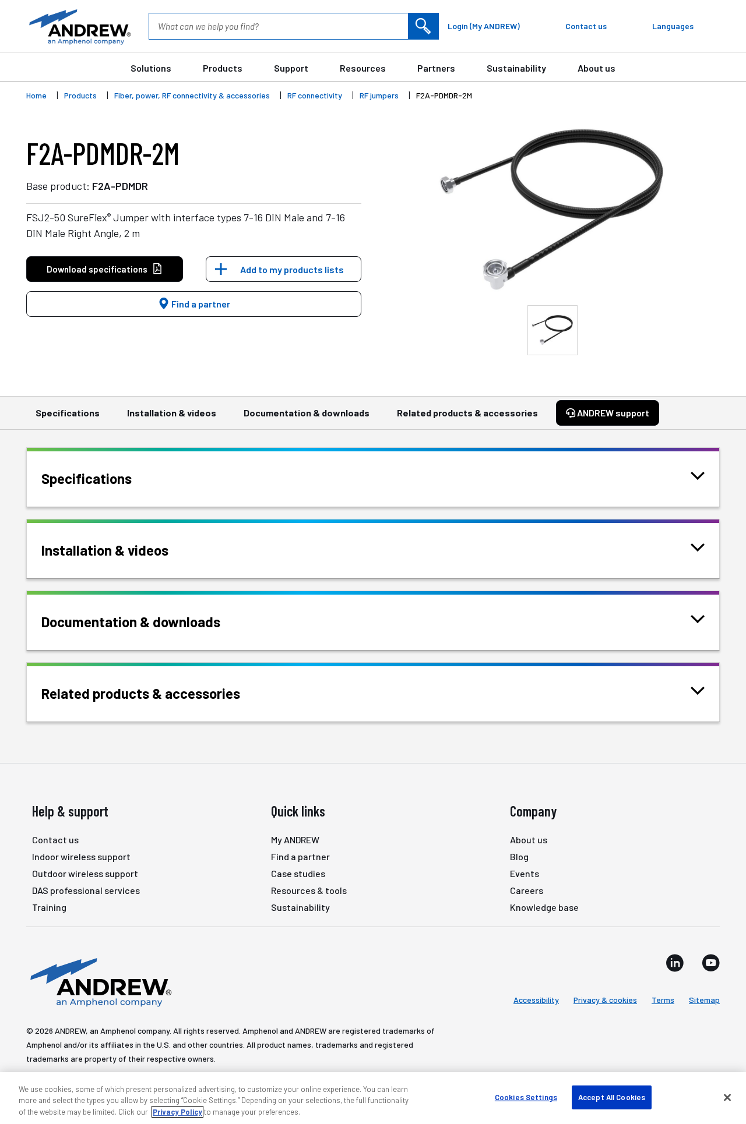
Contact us (55, 839)
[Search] (423, 26)
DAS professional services (86, 890)
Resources (363, 67)
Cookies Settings (526, 1096)
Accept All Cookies (611, 1096)
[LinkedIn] (675, 962)
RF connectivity (314, 95)
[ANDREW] (78, 26)
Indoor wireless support (81, 856)
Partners (436, 67)
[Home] (99, 981)
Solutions (151, 67)
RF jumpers (379, 95)
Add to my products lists (292, 269)
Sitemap (704, 1000)
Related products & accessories (467, 412)
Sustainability (516, 67)
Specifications (68, 412)
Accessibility (536, 1000)
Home (36, 95)
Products (222, 67)
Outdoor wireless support (85, 873)
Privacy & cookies (605, 1000)
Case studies (298, 873)
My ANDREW (295, 839)
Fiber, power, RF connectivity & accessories (192, 95)
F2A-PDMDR (120, 185)
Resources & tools (309, 890)
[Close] (727, 1097)
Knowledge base (544, 907)
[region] (373, 1098)
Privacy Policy (177, 1111)
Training (49, 907)
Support (291, 67)
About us (596, 67)
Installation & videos (171, 412)
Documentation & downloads (307, 412)
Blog (519, 856)
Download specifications (97, 269)
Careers (526, 890)
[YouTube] (711, 962)
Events (524, 873)
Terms (663, 1000)
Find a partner (200, 303)
